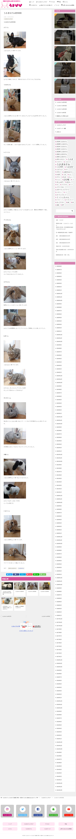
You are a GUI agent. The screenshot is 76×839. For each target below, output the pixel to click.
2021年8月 (59, 468)
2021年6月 (59, 475)
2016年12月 (59, 660)
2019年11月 (59, 540)
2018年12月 (59, 577)
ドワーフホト (60, 187)
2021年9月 (59, 464)
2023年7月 (59, 392)
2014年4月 (59, 769)
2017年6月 (59, 639)
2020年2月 (59, 529)
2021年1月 (59, 492)
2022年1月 (59, 451)
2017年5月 (59, 642)
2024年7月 (59, 351)
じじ (70, 174)
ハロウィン (59, 192)
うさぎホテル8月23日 (61, 70)
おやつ (67, 169)
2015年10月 (59, 707)
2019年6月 (59, 557)
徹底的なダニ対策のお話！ (63, 116)
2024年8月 (59, 348)
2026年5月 (59, 276)
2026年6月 (59, 273)
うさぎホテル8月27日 (6, 616)
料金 (59, 1)
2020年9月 (59, 505)
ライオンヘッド (60, 199)
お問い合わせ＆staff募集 (68, 5)
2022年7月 (59, 434)
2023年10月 (59, 382)
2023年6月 (59, 396)
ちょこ (71, 177)
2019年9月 (59, 547)
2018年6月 (59, 598)
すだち (58, 177)
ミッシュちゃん (63, 197)
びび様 (66, 180)
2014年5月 (59, 766)
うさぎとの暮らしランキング (26, 630)
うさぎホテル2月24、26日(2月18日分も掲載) (7, 593)
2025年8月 (59, 307)
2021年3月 (59, 485)
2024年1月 (59, 372)
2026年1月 (59, 290)
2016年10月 (59, 666)
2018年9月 (59, 588)
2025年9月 (59, 303)
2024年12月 (59, 334)
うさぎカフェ (59, 161)
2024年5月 (59, 358)
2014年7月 (59, 759)
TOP (20, 797)
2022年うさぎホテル (62, 149)
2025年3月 (59, 324)
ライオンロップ (69, 199)
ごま (64, 174)
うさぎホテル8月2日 (61, 112)
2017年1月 (59, 656)
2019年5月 (59, 560)
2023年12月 (59, 375)
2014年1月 (59, 779)
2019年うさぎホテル (62, 141)
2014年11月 (59, 745)
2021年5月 (59, 478)
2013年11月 (59, 786)
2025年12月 (59, 293)
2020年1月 (59, 533)
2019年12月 (59, 536)
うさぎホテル (34, 5)
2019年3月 (59, 567)
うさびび (69, 167)
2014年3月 (59, 773)
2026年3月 (59, 283)
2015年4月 (59, 728)
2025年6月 (59, 314)
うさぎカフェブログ (42, 1)
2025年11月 (59, 297)
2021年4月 (59, 481)
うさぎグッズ (47, 828)
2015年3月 (59, 731)
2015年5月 (59, 725)
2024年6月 (59, 355)
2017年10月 (59, 625)
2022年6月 (59, 437)
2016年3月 (59, 690)
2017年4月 (59, 646)
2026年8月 (59, 266)
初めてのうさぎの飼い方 (46, 5)
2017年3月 (59, 649)
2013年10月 (59, 790)
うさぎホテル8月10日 (62, 109)
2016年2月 (59, 694)
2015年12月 (59, 701)
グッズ (57, 5)
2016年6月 (59, 680)
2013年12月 (59, 783)
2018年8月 (59, 591)
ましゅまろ (60, 182)
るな (57, 184)
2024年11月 (59, 338)
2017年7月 (59, 636)
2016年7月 (59, 677)
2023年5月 (59, 399)
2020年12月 (59, 495)
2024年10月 (59, 341)
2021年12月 (59, 454)
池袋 (58, 205)
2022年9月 (59, 427)
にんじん (59, 179)
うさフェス (60, 169)
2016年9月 (59, 670)
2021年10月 (59, 461)
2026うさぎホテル (61, 159)
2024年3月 (59, 365)
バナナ (66, 192)
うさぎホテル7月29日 (61, 86)
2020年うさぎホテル (62, 144)
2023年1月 (59, 413)
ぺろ (73, 179)
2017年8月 (59, 632)
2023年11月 (59, 379)
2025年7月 (59, 310)
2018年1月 (59, 615)
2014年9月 (59, 752)
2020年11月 (59, 499)
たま (64, 177)
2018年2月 (59, 612)
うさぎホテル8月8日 (32, 591)
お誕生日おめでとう (69, 172)
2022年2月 (59, 447)
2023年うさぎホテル (62, 151)
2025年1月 (59, 331)
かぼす (58, 174)
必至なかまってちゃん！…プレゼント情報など (65, 53)
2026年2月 (59, 286)
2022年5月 (59, 440)
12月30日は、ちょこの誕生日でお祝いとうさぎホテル (7, 608)
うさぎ (70, 159)
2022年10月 (59, 423)
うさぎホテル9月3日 (19, 591)
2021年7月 (59, 471)
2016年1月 (59, 697)
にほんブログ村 (16, 626)
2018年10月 (59, 584)
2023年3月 (59, 406)
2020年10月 (59, 502)
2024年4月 (59, 362)
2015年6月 (59, 721)
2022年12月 (59, 416)
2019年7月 (59, 553)
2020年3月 (59, 526)
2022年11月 (59, 420)
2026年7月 (59, 269)
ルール (66, 1)
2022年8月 (59, 430)
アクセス (53, 1)
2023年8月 (59, 389)
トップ (32, 1)
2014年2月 (59, 776)
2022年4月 (59, 444)
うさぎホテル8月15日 (61, 37)
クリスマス (64, 184)
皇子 (63, 205)
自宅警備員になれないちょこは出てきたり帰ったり (65, 21)
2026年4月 (59, 279)
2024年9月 (59, 345)
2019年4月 (59, 564)
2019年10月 (59, 543)
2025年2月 (59, 327)
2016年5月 (59, 683)
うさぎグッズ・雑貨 (61, 128)
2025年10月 (59, 300)
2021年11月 (59, 458)
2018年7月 (59, 594)
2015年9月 (59, 711)
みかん (68, 182)
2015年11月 (59, 704)
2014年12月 (59, 742)
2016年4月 (59, 687)
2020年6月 (59, 516)
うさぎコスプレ (68, 161)
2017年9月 (59, 629)
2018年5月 (59, 601)
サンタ (71, 184)
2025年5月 (59, 317)
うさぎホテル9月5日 (46, 616)
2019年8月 (59, 550)
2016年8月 (59, 673)
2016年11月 (59, 663)
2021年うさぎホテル (62, 146)
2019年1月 (59, 574)
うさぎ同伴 (60, 167)
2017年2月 (59, 653)
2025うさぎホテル (61, 156)
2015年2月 (59, 735)
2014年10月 (59, 749)
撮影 (68, 202)
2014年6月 (59, 762)
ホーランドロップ (61, 194)
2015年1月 (59, 738)
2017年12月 (59, 618)
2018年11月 (59, 581)
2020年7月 (59, 512)
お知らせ (59, 131)
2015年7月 (59, 718)
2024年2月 (59, 369)
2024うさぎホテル (12, 568)
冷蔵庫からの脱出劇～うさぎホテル (19, 607)
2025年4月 (59, 321)
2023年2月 (59, 410)
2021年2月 (59, 488)
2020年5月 (59, 519)
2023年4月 (59, 403)
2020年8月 (59, 509)
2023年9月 (59, 386)
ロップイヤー (60, 202)
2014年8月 (59, 755)
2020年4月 (59, 523)
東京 (73, 202)
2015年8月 (59, 714)
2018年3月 (59, 608)
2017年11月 (59, 622)
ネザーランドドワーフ (63, 189)
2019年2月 (59, 571)
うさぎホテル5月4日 (44, 591)
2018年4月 (59, 605)
